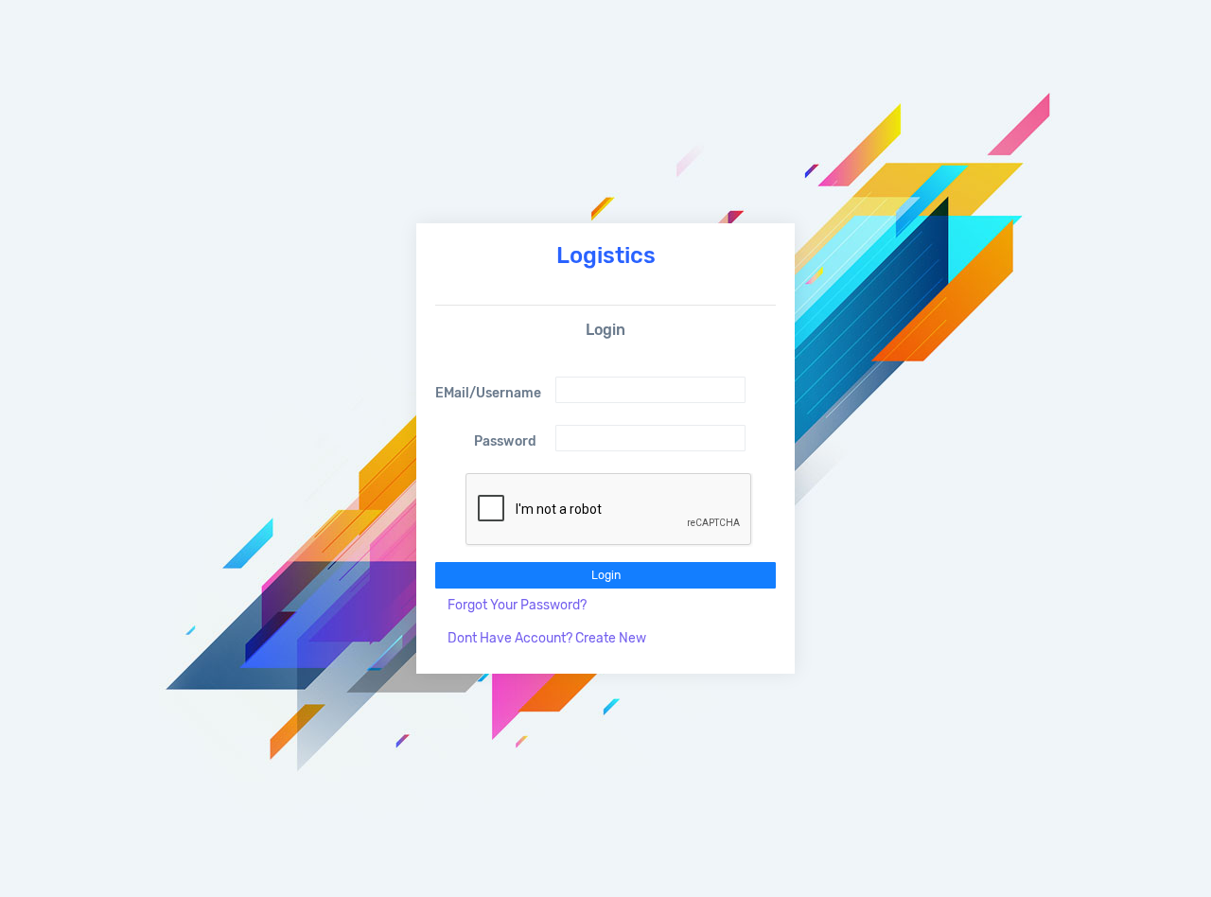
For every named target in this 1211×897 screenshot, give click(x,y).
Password (505, 441)
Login (606, 575)
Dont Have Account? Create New (547, 638)
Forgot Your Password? (517, 605)
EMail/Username (488, 393)
